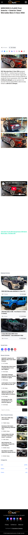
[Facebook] (2, 51)
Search (25, 410)
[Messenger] (4, 51)
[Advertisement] (14, 30)
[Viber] (14, 51)
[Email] (21, 51)
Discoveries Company (17, 528)
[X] (19, 51)
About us (20, 524)
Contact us (13, 524)
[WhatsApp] (7, 51)
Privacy (7, 524)
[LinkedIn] (12, 51)
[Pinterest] (9, 51)
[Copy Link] (24, 51)
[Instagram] (17, 51)
